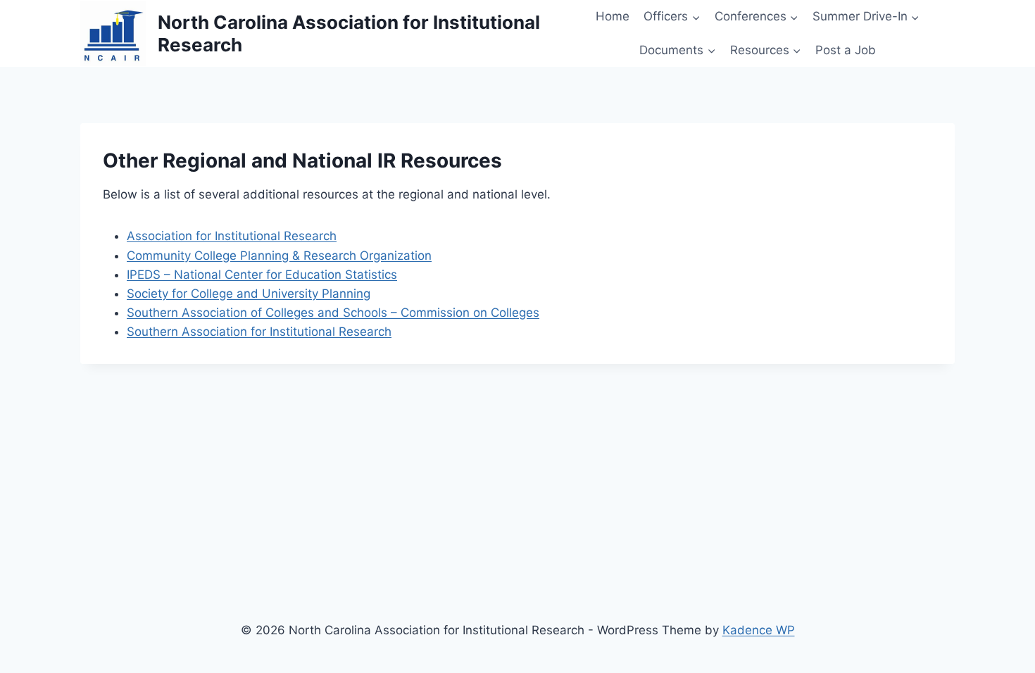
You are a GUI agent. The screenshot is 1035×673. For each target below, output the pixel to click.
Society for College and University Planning (248, 294)
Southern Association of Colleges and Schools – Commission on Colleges (333, 313)
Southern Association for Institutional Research (259, 332)
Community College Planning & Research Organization (279, 256)
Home (612, 16)
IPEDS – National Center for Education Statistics (262, 275)
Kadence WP (758, 630)
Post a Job (845, 50)
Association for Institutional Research (232, 236)
